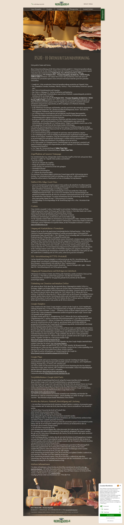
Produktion (60, 9)
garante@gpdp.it (55, 473)
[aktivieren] (101, 509)
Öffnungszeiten (73, 9)
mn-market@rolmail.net (71, 510)
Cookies (69, 512)
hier (74, 217)
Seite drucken (75, 512)
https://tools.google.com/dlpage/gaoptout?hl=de (45, 340)
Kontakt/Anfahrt (88, 9)
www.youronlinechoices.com (39, 225)
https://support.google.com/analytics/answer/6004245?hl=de (49, 353)
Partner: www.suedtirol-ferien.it (61, 512)
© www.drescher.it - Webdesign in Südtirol (38, 512)
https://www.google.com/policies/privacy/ (43, 392)
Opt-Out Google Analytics (59, 344)
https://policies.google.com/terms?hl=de (54, 372)
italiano (91, 4)
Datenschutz (53, 512)
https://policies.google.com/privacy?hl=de (57, 373)
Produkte (49, 9)
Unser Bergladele (36, 9)
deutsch (86, 4)
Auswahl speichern (110, 517)
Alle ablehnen (110, 520)
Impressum (48, 512)
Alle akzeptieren (110, 515)
